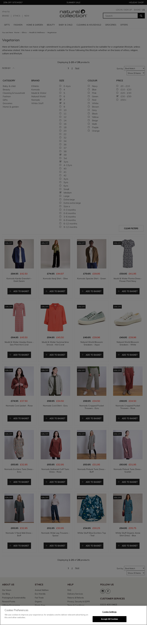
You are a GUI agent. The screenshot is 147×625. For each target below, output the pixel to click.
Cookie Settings (109, 612)
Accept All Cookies (109, 619)
